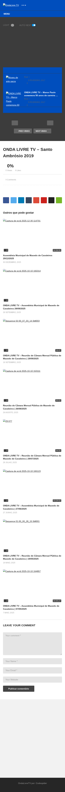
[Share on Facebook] (6, 200)
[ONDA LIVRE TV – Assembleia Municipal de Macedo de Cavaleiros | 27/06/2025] (32, 486)
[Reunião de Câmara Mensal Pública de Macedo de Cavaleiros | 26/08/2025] (32, 385)
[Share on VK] (51, 200)
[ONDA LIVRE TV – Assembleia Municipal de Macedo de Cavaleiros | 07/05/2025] (32, 586)
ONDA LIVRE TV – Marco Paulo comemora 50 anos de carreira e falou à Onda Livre (40, 94)
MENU (7, 14)
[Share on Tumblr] (29, 200)
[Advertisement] (32, 737)
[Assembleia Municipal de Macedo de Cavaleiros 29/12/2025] (32, 235)
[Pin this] (44, 200)
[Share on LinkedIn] (21, 200)
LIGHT (6, 25)
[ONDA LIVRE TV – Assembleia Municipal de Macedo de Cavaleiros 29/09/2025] (32, 285)
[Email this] (59, 200)
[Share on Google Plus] (36, 200)
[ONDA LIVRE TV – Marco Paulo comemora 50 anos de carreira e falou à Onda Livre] (13, 105)
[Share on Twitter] (14, 200)
